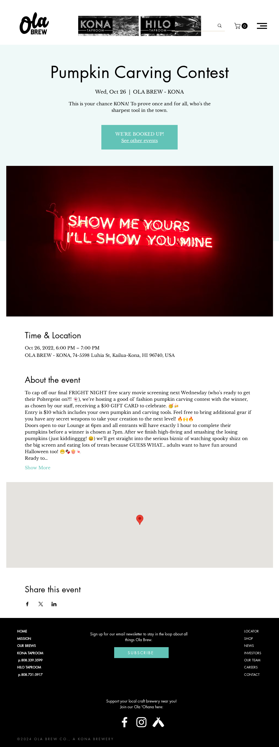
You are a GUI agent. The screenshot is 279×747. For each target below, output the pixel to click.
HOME (22, 631)
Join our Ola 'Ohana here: (141, 706)
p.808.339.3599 (30, 660)
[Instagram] (141, 722)
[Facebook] (124, 722)
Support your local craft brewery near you (140, 701)
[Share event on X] (40, 604)
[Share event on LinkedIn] (54, 604)
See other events (139, 140)
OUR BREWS (26, 645)
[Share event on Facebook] (27, 604)
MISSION (24, 638)
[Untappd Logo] (158, 722)
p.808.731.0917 (30, 674)
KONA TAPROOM (30, 653)
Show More (37, 467)
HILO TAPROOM (29, 667)
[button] (241, 26)
